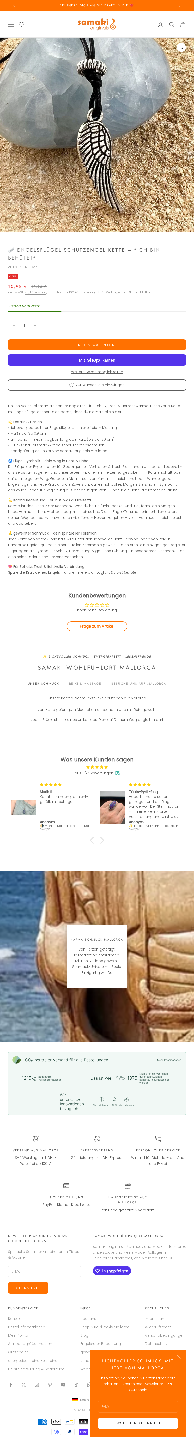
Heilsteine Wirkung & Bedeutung (36, 1369)
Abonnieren (28, 1287)
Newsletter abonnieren (137, 1423)
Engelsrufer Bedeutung (100, 1343)
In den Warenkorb (97, 345)
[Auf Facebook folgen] (10, 1384)
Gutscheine (18, 1352)
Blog (84, 1335)
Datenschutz (156, 1343)
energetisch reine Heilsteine (32, 1360)
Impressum (155, 1318)
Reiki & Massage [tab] (85, 683)
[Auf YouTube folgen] (63, 1384)
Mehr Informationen (169, 1059)
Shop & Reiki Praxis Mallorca (105, 1327)
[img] (97, 767)
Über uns (88, 1318)
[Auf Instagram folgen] (36, 1384)
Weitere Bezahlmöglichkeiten (97, 371)
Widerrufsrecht (158, 1327)
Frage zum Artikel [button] (97, 626)
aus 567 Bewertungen (94, 773)
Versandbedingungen (165, 1335)
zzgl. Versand (35, 292)
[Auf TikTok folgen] (76, 1384)
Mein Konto (18, 1335)
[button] (93, 840)
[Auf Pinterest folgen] (50, 1384)
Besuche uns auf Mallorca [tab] (138, 683)
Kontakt (15, 1318)
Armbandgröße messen (30, 1343)
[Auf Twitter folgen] (23, 1384)
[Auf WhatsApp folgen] (89, 1384)
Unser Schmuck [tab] (43, 683)
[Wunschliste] (21, 24)
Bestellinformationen (26, 1327)
